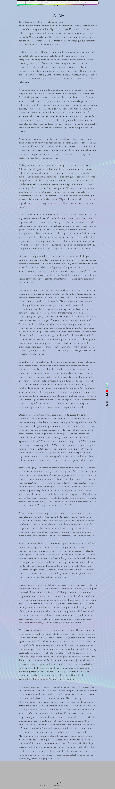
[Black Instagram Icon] (107, 401)
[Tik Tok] (107, 394)
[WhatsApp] (107, 384)
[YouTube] (107, 391)
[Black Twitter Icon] (107, 405)
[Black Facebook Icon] (107, 398)
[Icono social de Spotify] (107, 387)
